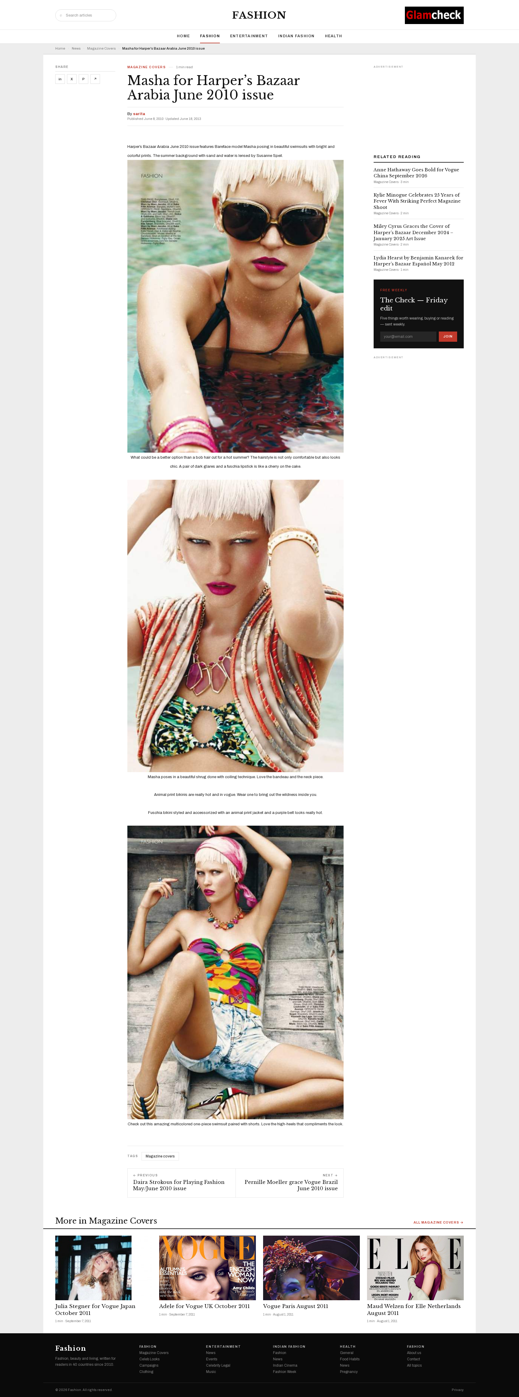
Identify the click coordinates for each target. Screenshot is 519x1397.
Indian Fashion (296, 36)
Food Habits (350, 1359)
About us (414, 1353)
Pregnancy (349, 1372)
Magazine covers (160, 1156)
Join (448, 336)
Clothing (146, 1372)
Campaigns (148, 1365)
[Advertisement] (419, 107)
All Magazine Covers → (439, 1222)
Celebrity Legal (218, 1365)
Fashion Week (284, 1372)
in (60, 79)
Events (211, 1359)
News (76, 48)
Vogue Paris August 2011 (295, 1306)
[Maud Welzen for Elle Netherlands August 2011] (415, 1268)
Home (183, 36)
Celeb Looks (149, 1359)
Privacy (458, 1390)
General (347, 1353)
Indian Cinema (285, 1365)
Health (333, 36)
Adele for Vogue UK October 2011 (204, 1306)
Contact (413, 1359)
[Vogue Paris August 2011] (311, 1268)
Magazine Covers (101, 48)
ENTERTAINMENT (249, 36)
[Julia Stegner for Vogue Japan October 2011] (103, 1268)
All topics (414, 1365)
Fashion (259, 15)
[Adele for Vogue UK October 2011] (207, 1268)
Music (211, 1372)
